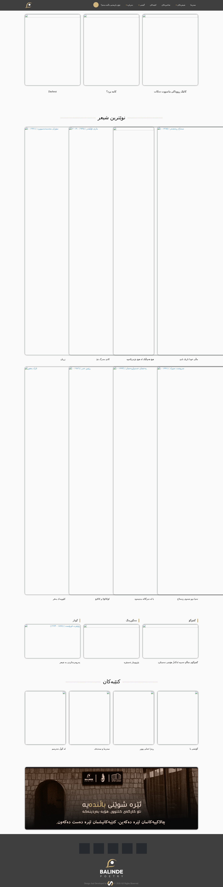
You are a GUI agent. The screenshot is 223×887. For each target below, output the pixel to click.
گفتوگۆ (192, 620)
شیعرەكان (189, 3)
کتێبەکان (173, 3)
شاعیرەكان (180, 3)
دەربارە (160, 3)
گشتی (167, 3)
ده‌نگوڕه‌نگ (131, 620)
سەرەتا (195, 3)
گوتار (75, 620)
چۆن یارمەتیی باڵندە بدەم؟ (148, 3)
